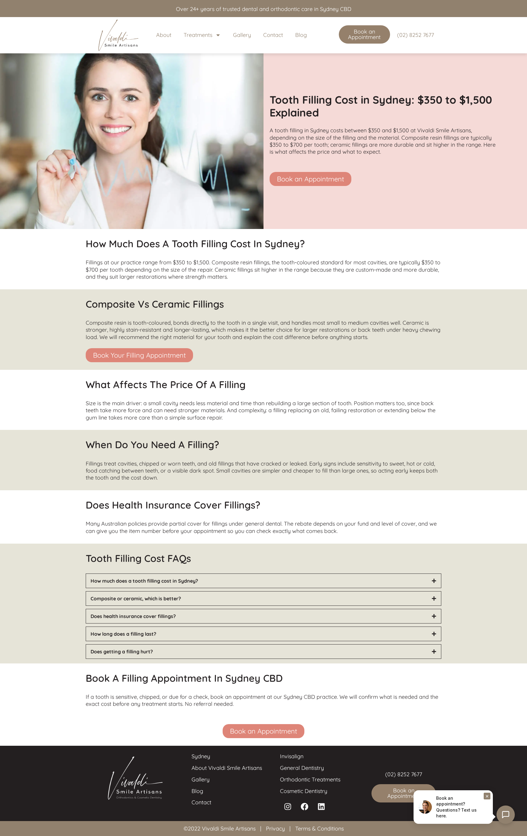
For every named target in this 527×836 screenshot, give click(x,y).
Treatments (198, 34)
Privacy (275, 828)
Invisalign (291, 756)
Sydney (201, 756)
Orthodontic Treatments (310, 779)
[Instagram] (287, 806)
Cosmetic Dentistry (303, 791)
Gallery (242, 34)
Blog (301, 34)
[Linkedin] (321, 806)
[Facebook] (304, 806)
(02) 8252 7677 (415, 34)
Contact (273, 34)
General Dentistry (302, 767)
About (163, 34)
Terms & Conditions (319, 828)
